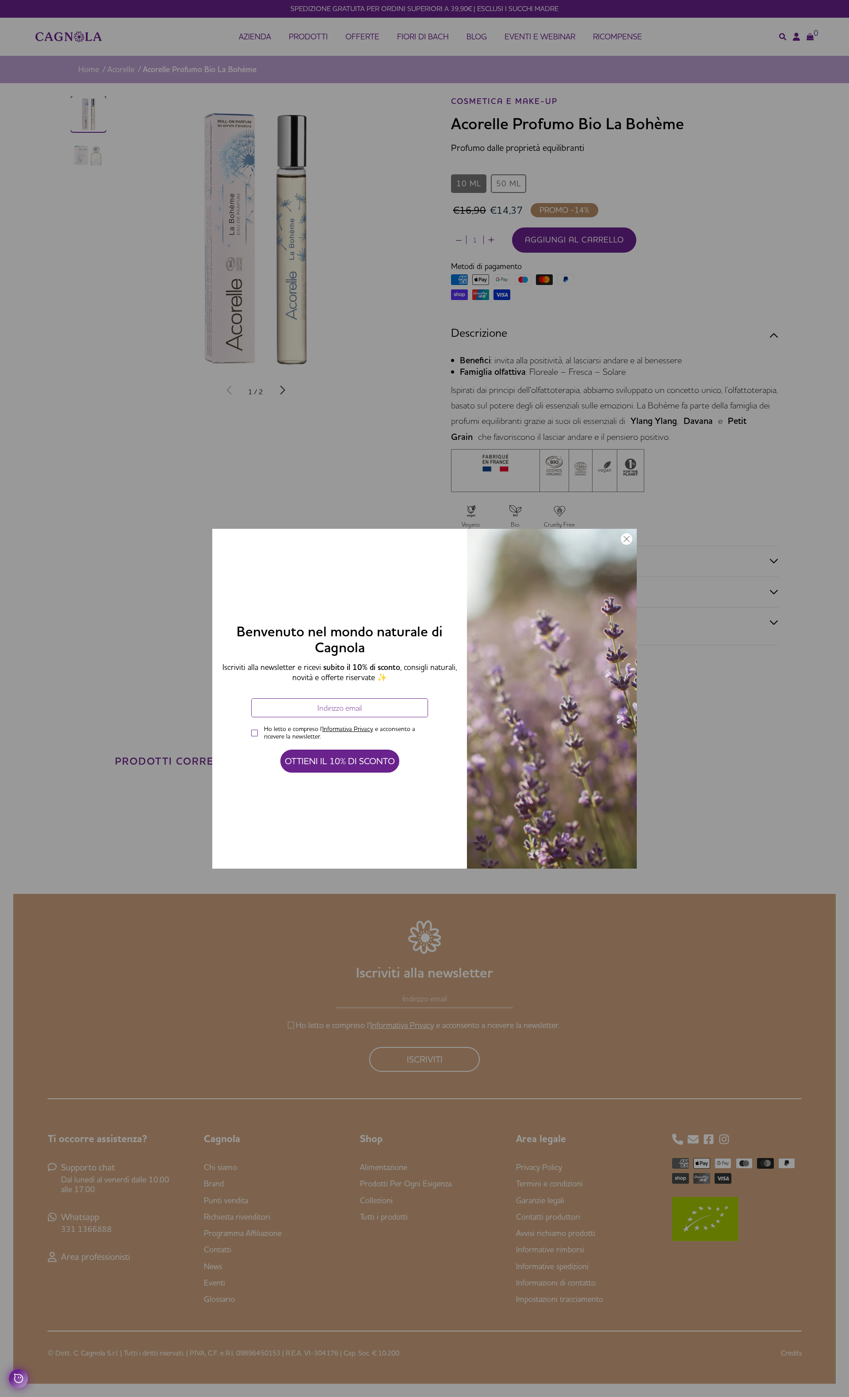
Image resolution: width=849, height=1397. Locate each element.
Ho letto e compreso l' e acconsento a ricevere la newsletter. (339, 733)
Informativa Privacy (347, 729)
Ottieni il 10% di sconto (340, 760)
